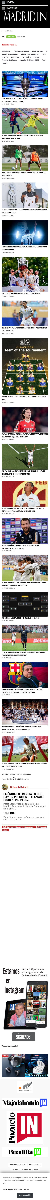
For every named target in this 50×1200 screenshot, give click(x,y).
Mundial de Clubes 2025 (29, 60)
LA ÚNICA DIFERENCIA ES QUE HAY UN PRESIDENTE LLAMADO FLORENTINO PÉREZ (23, 797)
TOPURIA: (9, 813)
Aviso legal (7, 1190)
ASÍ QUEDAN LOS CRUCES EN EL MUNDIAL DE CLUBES (20, 618)
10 (19, 779)
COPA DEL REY (34, 1165)
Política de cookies (21, 1190)
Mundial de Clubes (9, 60)
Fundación (15, 57)
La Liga (36, 57)
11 (20, 779)
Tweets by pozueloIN (10, 1046)
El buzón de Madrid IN (29, 54)
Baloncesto (6, 51)
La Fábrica (26, 57)
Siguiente (27, 774)
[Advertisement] (25, 897)
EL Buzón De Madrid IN (19, 787)
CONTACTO (21, 37)
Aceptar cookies (25, 1195)
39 (28, 779)
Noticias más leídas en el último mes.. (18, 827)
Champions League (21, 51)
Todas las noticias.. (9, 45)
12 (23, 779)
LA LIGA (15, 1169)
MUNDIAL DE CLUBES (30, 1169)
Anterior (5, 774)
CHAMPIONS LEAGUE (18, 1165)
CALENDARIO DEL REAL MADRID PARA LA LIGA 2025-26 (21, 294)
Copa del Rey (37, 51)
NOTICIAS (8, 31)
